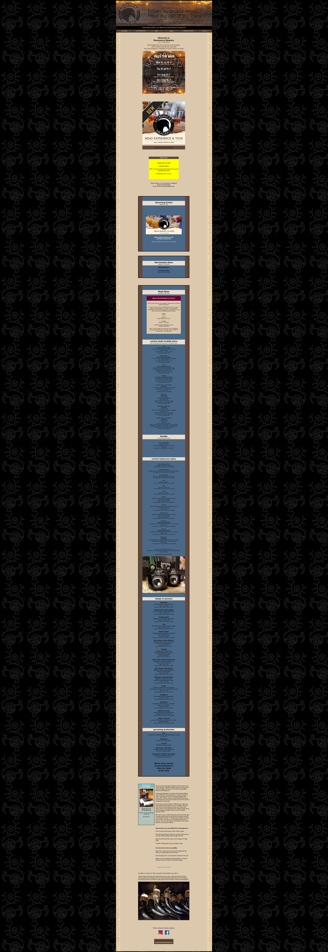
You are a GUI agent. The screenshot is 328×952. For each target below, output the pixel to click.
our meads (124, 30)
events (171, 30)
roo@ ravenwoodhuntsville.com (146, 818)
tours (156, 30)
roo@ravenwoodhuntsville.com (163, 942)
